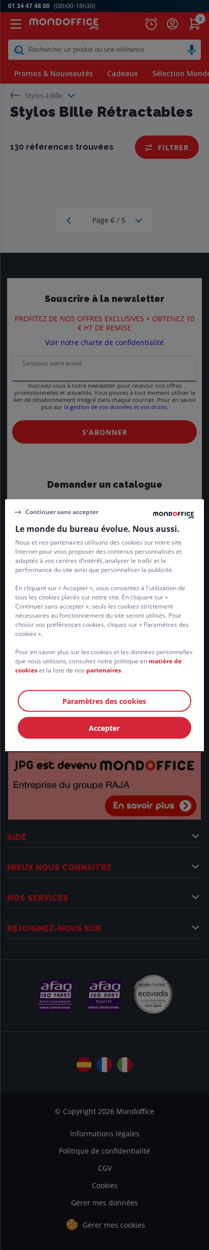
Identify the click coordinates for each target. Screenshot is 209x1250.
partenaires (103, 669)
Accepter (104, 727)
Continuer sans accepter (61, 512)
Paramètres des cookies (104, 700)
